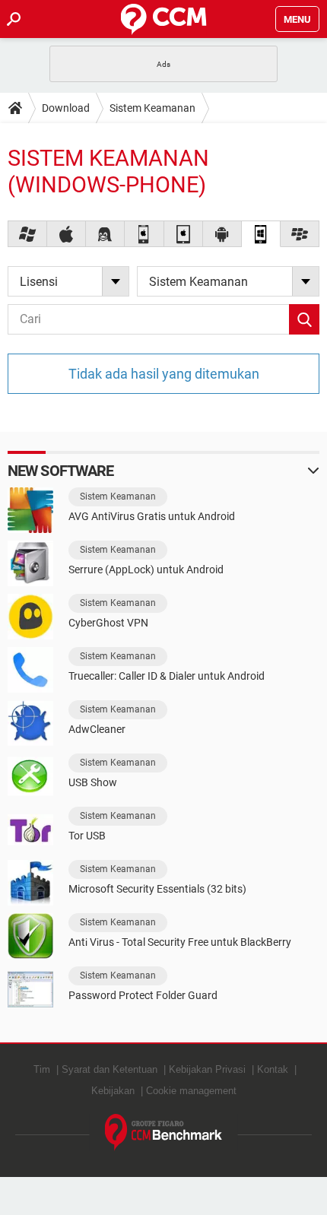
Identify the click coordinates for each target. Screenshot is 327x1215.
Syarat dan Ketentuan (109, 1069)
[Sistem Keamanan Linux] (105, 233)
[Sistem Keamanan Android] (222, 233)
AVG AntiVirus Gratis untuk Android (151, 516)
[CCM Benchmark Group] (164, 1132)
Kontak (272, 1069)
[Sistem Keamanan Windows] (27, 233)
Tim (41, 1069)
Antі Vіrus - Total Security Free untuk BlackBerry (179, 942)
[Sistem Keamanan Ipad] (183, 233)
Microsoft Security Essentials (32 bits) (157, 889)
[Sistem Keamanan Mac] (66, 233)
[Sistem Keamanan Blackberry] (300, 233)
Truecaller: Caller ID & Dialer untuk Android (166, 676)
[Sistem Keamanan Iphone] (144, 233)
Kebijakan (113, 1090)
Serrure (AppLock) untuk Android (146, 569)
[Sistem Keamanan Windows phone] (261, 233)
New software (60, 471)
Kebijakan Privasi (207, 1069)
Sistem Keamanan (152, 108)
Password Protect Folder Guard (142, 995)
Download (66, 108)
